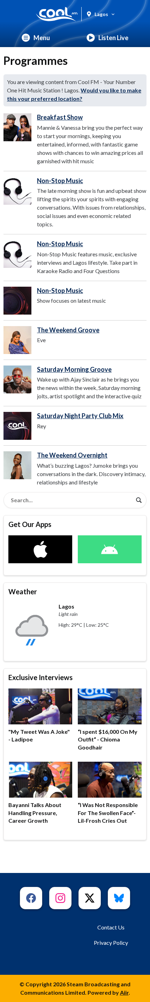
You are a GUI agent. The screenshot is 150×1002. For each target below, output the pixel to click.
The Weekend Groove (68, 330)
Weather (22, 591)
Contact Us (111, 927)
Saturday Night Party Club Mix (80, 416)
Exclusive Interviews (40, 677)
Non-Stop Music (60, 180)
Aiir (124, 992)
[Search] (139, 500)
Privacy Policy (111, 942)
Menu (41, 38)
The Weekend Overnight (72, 455)
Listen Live (113, 38)
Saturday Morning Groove (74, 369)
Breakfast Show (60, 117)
